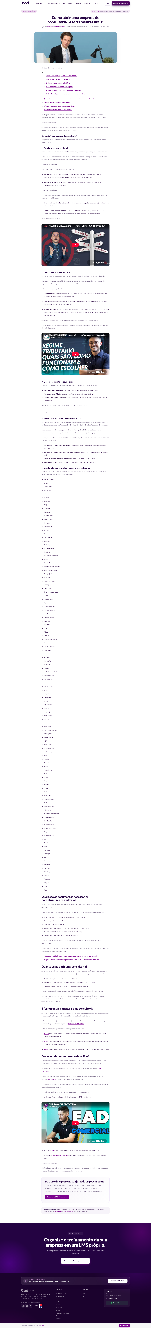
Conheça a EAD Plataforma (57, 1197)
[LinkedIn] (26, 1306)
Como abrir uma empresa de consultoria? (61, 76)
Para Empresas (68, 3)
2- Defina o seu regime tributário (58, 83)
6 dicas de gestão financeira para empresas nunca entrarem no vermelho (71, 956)
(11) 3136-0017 (112, 1299)
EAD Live (58, 1304)
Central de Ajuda (68, 1211)
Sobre (96, 3)
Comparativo (59, 1318)
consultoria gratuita (60, 1155)
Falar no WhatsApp (118, 1302)
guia (53, 1150)
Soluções (39, 3)
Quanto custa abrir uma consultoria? (58, 103)
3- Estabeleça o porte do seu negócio (59, 87)
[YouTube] (31, 1306)
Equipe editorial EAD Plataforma (56, 26)
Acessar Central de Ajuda (117, 1280)
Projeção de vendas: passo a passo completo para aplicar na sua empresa (71, 960)
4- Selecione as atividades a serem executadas (63, 90)
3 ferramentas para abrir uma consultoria (60, 106)
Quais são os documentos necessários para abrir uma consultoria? (69, 99)
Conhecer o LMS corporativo (74, 1261)
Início (93, 11)
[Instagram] (23, 1306)
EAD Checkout (60, 1307)
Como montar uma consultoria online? (58, 110)
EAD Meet (58, 1302)
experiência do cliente (76, 1024)
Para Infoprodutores (53, 3)
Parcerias (87, 3)
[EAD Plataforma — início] (25, 3)
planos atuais (58, 1211)
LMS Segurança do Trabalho (63, 1313)
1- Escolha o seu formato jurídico (58, 79)
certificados (52, 1079)
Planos (78, 3)
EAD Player (59, 1299)
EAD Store (58, 1310)
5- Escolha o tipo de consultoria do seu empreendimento (66, 94)
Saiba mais (41, 1325)
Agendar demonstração (120, 3)
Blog (107, 3)
